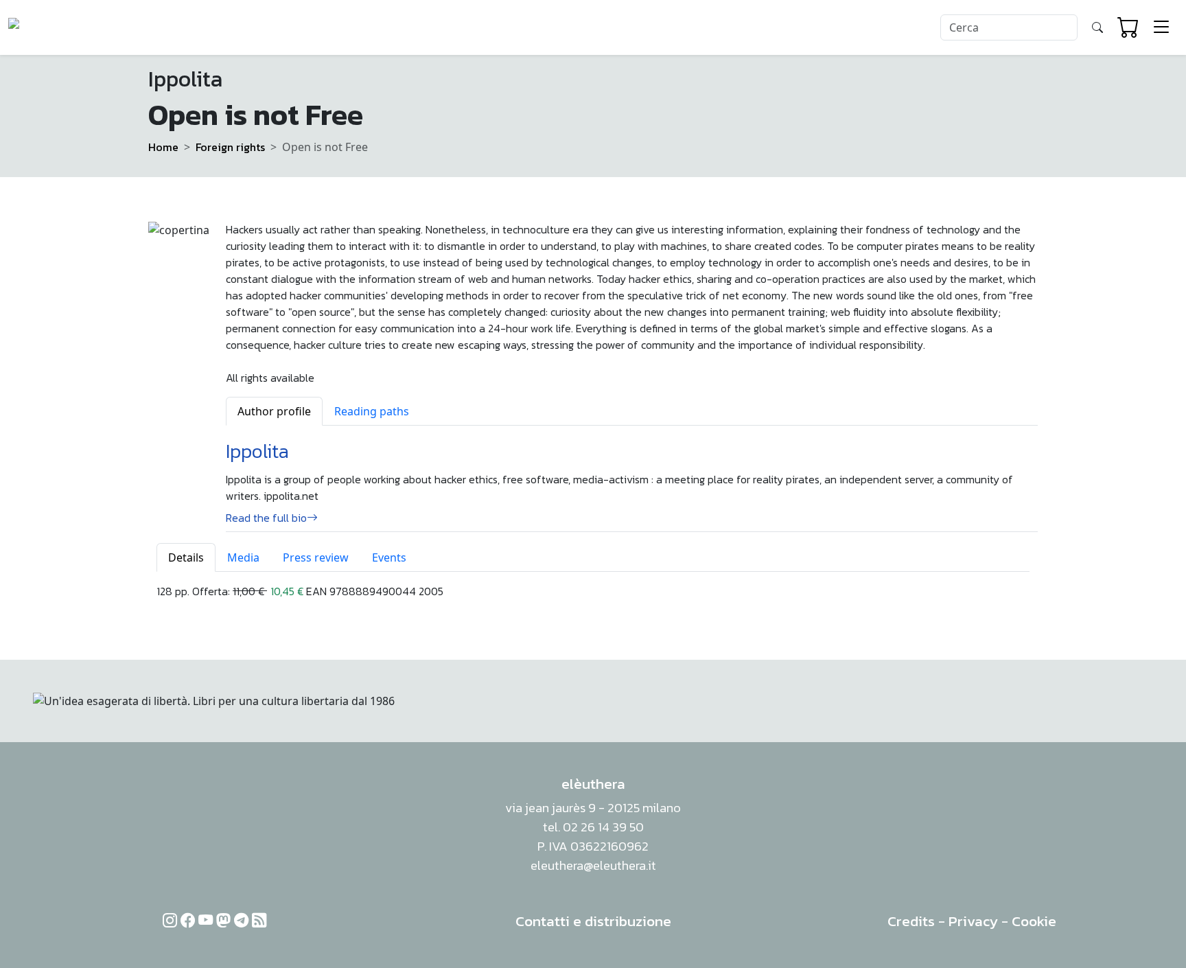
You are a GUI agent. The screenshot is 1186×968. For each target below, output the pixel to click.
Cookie (1034, 921)
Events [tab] (389, 557)
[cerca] (1097, 27)
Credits (911, 921)
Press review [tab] (316, 557)
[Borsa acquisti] (1128, 27)
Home (163, 147)
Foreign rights (230, 147)
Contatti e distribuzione (593, 921)
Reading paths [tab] (371, 411)
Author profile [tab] (274, 411)
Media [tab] (243, 557)
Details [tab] (186, 557)
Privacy (973, 921)
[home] (60, 27)
